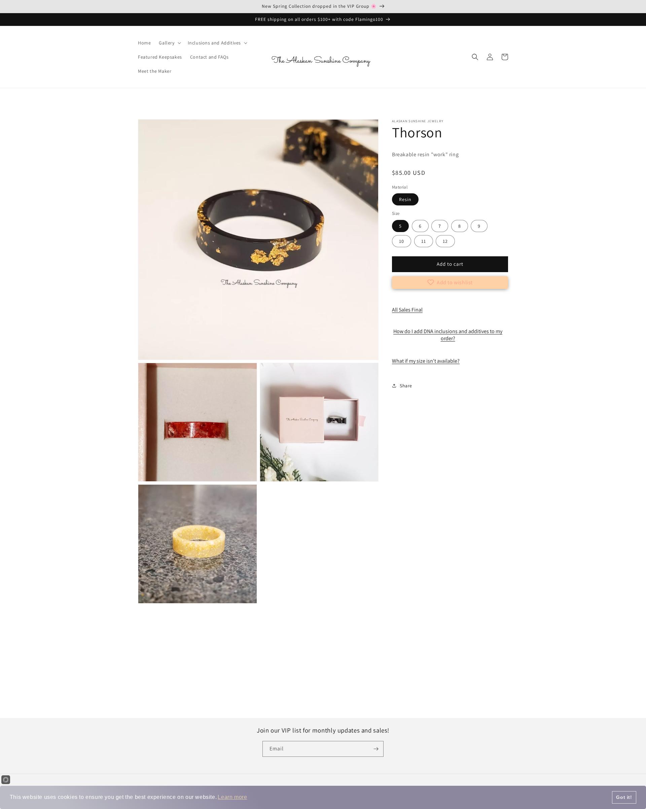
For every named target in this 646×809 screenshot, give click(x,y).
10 (401, 241)
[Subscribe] (375, 749)
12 (445, 241)
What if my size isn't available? (426, 360)
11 (423, 241)
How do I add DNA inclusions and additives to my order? (447, 334)
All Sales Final (407, 309)
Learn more (232, 797)
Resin (405, 199)
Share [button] (406, 386)
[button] (169, 43)
